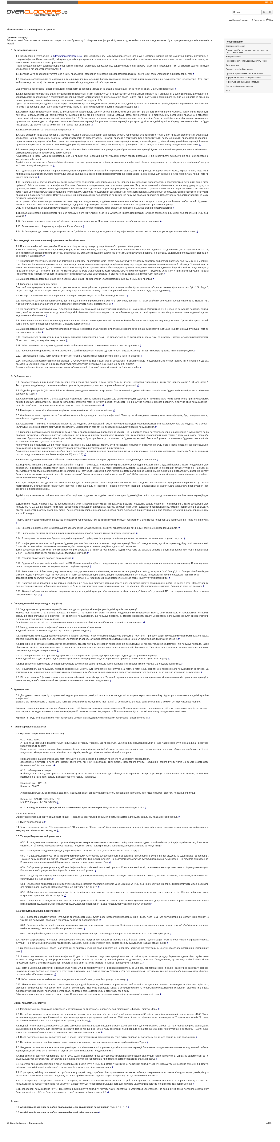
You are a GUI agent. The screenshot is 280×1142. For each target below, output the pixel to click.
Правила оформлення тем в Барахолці (244, 73)
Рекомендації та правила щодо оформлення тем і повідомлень (247, 51)
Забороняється (233, 56)
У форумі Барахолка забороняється (243, 77)
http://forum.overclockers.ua (67, 56)
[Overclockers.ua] (37, 13)
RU (271, 2)
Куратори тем (232, 65)
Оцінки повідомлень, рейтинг (240, 86)
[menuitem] (269, 20)
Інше (228, 90)
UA (266, 2)
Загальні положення (235, 46)
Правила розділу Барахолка (239, 69)
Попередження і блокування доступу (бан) (246, 61)
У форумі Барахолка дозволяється (242, 82)
